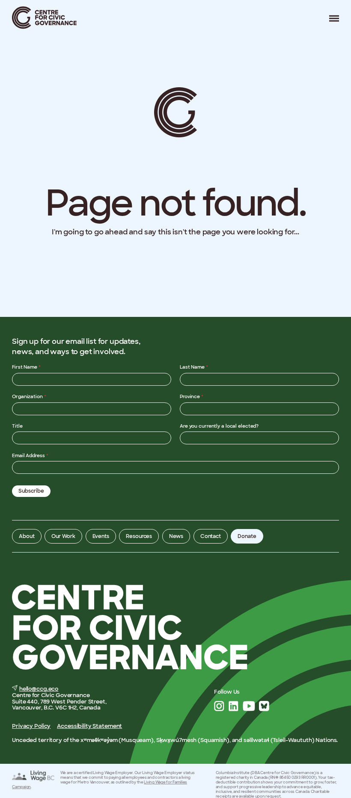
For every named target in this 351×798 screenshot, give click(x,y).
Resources (139, 536)
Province (191, 396)
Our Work (63, 536)
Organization (29, 396)
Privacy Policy (31, 726)
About (26, 536)
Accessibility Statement (89, 726)
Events (100, 536)
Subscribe (31, 491)
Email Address (30, 455)
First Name (26, 367)
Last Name (194, 367)
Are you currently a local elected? (219, 426)
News (176, 536)
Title (17, 426)
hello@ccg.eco (38, 688)
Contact (210, 536)
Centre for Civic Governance (44, 17)
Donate (247, 536)
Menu (331, 18)
